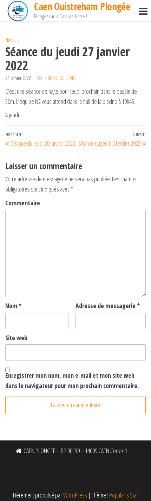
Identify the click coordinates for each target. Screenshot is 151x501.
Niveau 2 (12, 40)
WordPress (75, 495)
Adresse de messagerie (108, 305)
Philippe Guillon (60, 78)
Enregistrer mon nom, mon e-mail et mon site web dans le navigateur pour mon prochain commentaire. (72, 380)
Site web (16, 337)
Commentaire (22, 203)
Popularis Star (123, 495)
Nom (13, 305)
